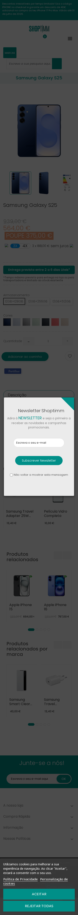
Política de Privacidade (20, 879)
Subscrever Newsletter (39, 460)
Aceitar (39, 894)
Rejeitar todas (39, 906)
